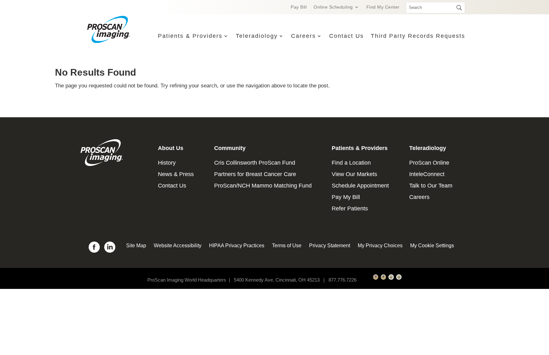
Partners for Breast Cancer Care (255, 174)
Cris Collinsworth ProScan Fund (254, 163)
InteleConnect (426, 174)
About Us (170, 148)
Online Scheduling (333, 7)
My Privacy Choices (380, 245)
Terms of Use (287, 245)
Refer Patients (350, 208)
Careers (303, 36)
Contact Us (346, 36)
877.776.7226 (342, 280)
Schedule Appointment (360, 185)
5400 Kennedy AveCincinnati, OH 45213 (280, 280)
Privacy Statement (329, 245)
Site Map (136, 245)
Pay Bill (299, 7)
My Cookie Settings (432, 245)
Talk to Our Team (430, 185)
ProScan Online (429, 163)
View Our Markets (354, 174)
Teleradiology (257, 36)
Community (230, 148)
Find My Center (383, 7)
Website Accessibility (177, 245)
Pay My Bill (346, 197)
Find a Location (351, 163)
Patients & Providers (190, 36)
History (167, 163)
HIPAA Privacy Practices (236, 245)
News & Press (176, 174)
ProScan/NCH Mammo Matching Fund (263, 185)
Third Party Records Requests (418, 36)
